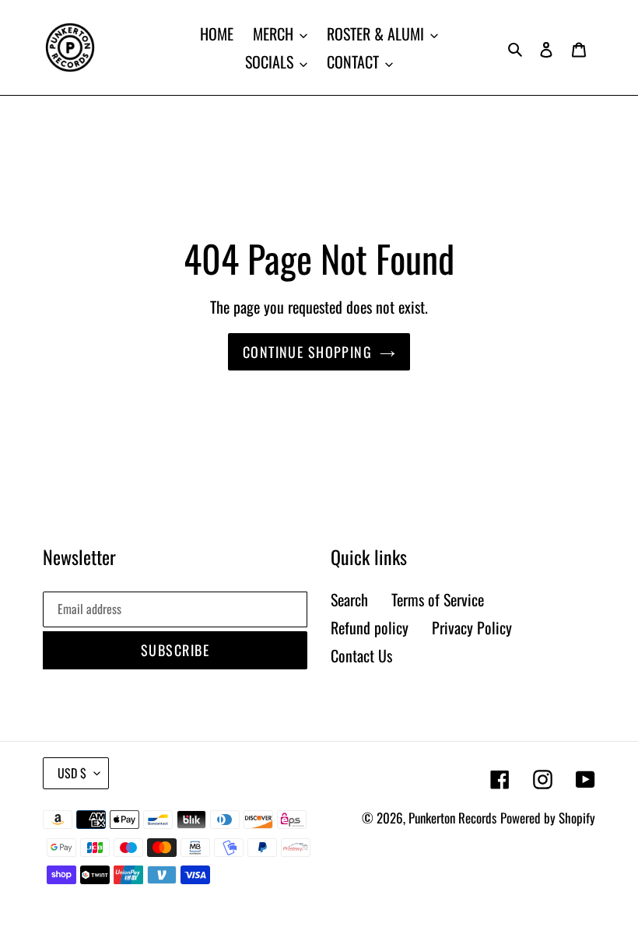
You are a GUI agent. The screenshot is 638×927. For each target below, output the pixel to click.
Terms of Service (437, 599)
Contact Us (361, 655)
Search (349, 599)
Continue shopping (307, 352)
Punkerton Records (452, 817)
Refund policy (369, 627)
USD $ (72, 773)
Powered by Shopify (547, 817)
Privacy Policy (472, 627)
